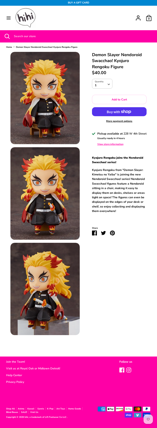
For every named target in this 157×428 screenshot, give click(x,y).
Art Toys (60, 408)
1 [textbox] (95, 85)
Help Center (14, 375)
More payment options (119, 121)
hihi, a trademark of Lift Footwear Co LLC (46, 417)
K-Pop (50, 408)
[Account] (138, 16)
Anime (21, 408)
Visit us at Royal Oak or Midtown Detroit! (33, 368)
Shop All (10, 408)
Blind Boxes (12, 412)
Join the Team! (15, 362)
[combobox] (102, 84)
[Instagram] (128, 369)
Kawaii (30, 408)
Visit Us (34, 412)
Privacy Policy (15, 382)
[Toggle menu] (8, 18)
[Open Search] (7, 36)
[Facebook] (121, 369)
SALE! (24, 412)
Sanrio (40, 408)
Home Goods (74, 408)
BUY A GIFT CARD (78, 2)
